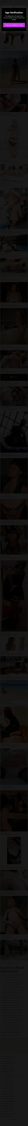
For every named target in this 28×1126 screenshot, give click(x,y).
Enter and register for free (14, 25)
